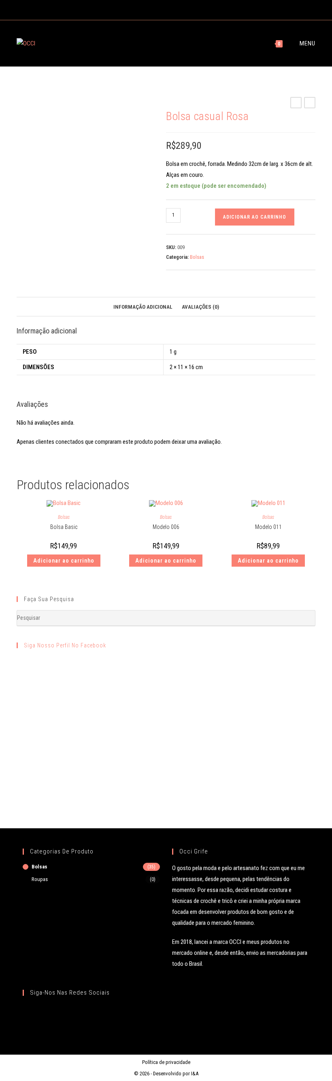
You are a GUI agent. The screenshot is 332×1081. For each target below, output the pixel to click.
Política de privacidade (166, 1062)
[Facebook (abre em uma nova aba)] (160, 9)
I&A (194, 1073)
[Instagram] (41, 1013)
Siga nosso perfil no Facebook (65, 645)
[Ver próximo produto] (309, 102)
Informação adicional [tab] (142, 306)
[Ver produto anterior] (296, 102)
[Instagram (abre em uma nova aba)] (169, 9)
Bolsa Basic (63, 527)
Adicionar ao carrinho (254, 217)
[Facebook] (29, 1013)
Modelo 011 (268, 527)
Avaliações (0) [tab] (200, 306)
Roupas (40, 879)
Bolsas (197, 257)
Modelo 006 (166, 527)
